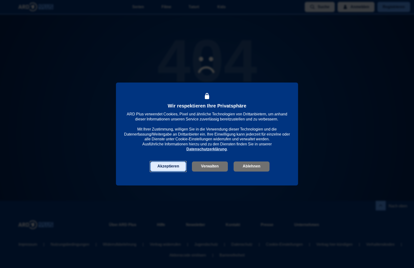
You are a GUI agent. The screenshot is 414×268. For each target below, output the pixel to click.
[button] (168, 166)
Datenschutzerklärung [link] (206, 149)
